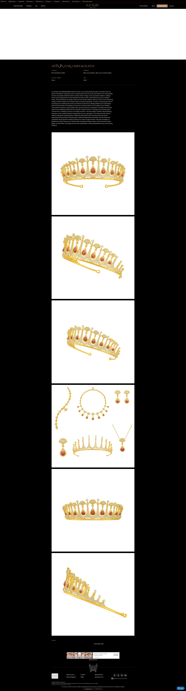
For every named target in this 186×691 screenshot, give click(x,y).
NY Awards (48, 1)
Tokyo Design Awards (87, 1)
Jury (36, 6)
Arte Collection (75, 1)
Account (171, 6)
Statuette (29, 6)
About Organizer (71, 677)
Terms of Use (81, 683)
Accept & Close (88, 689)
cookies (96, 683)
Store (153, 6)
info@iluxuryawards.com (120, 678)
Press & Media (144, 6)
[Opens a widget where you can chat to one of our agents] (181, 688)
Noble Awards (65, 1)
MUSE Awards (12, 1)
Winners (43, 6)
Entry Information (18, 6)
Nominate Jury (99, 677)
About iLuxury (70, 674)
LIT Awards (56, 1)
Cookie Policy (98, 689)
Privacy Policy (87, 683)
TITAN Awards (39, 1)
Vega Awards (21, 1)
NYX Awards (29, 1)
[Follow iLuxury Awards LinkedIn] (125, 675)
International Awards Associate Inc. (64, 684)
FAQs (82, 677)
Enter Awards (162, 6)
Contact (83, 674)
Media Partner (99, 674)
